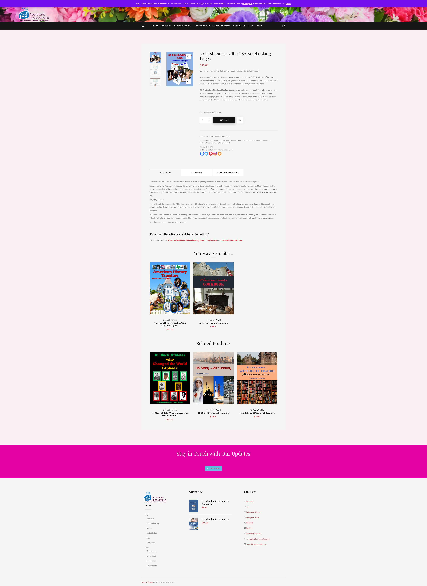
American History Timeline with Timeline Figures (170, 324)
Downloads (151, 560)
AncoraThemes (147, 582)
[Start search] (283, 26)
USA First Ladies (212, 143)
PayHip (249, 528)
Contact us (151, 542)
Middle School (235, 140)
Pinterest (249, 522)
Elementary (208, 140)
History (211, 136)
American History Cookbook (213, 323)
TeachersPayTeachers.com (231, 240)
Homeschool (224, 140)
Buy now (224, 120)
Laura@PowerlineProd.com (257, 544)
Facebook (249, 501)
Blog (148, 537)
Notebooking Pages (222, 136)
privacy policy (247, 3)
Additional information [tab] (228, 172)
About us (150, 518)
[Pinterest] (211, 154)
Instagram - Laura (252, 517)
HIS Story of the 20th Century (213, 412)
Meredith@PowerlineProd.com (258, 539)
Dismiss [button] (288, 3)
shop (147, 547)
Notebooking (247, 140)
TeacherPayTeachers (253, 533)
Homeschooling (153, 523)
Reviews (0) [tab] (197, 172)
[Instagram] (215, 154)
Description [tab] (165, 172)
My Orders (151, 556)
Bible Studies (152, 533)
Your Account (152, 551)
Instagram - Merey (253, 512)
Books (149, 528)
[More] (219, 154)
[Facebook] (202, 154)
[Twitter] (206, 154)
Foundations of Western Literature (257, 412)
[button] (188, 56)
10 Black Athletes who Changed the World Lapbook (170, 414)
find (146, 514)
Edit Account (152, 565)
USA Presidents (224, 143)
